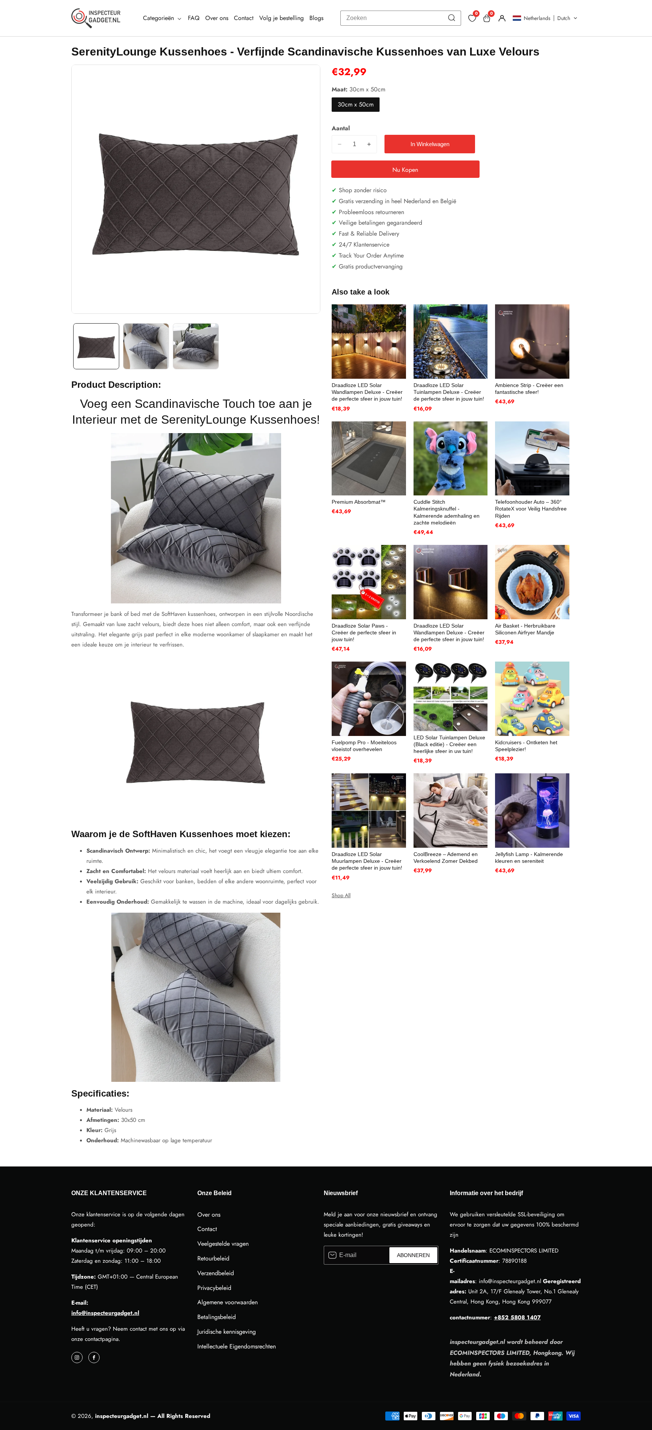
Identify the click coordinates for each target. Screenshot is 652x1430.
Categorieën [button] (159, 18)
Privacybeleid (214, 1287)
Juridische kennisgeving (226, 1331)
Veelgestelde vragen (223, 1243)
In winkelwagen (430, 144)
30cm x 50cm (356, 104)
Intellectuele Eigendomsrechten (236, 1346)
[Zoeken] (451, 18)
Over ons (216, 18)
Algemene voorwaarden (227, 1302)
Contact (244, 18)
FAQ (194, 18)
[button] (545, 18)
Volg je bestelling (281, 18)
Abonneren (413, 1255)
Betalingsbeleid (216, 1317)
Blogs (316, 18)
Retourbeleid (213, 1258)
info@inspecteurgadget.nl (105, 1313)
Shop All (341, 895)
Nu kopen (405, 169)
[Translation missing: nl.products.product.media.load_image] (96, 346)
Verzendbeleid (215, 1273)
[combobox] (400, 18)
